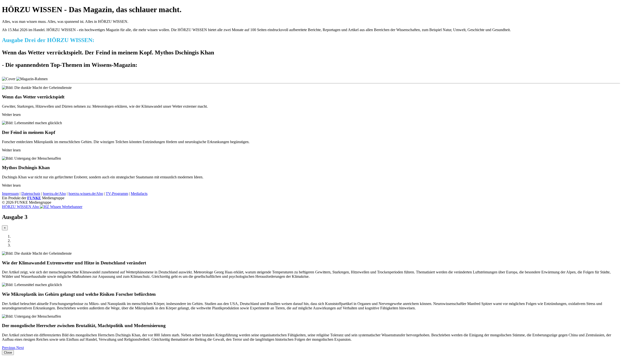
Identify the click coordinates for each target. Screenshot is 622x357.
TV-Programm (117, 194)
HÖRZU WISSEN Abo (21, 207)
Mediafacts (139, 194)
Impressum (10, 194)
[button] (9, 348)
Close (8, 352)
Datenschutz (30, 194)
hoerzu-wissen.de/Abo (86, 194)
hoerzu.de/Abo (54, 194)
